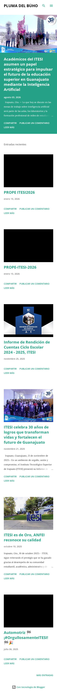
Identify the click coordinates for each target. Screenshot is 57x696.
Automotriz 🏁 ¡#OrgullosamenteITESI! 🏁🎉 (26, 637)
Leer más (9, 127)
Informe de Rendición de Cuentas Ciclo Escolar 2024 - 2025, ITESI (27, 347)
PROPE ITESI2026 (19, 192)
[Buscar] (44, 6)
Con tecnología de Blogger (30, 687)
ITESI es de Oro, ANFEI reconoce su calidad (24, 537)
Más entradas (44, 675)
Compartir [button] (10, 123)
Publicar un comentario (34, 123)
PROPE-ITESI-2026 (20, 267)
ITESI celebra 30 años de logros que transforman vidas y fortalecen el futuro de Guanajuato (26, 434)
